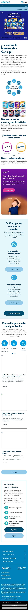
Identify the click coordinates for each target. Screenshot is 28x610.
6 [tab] (17, 32)
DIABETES (14, 348)
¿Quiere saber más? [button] (14, 605)
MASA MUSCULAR (23, 349)
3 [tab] (13, 32)
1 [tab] (10, 32)
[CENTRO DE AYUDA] (24, 561)
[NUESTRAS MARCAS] (24, 551)
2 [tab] (14, 155)
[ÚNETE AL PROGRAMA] (24, 554)
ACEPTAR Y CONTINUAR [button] (14, 608)
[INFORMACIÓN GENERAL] (24, 558)
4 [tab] (14, 32)
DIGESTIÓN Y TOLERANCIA (4, 351)
